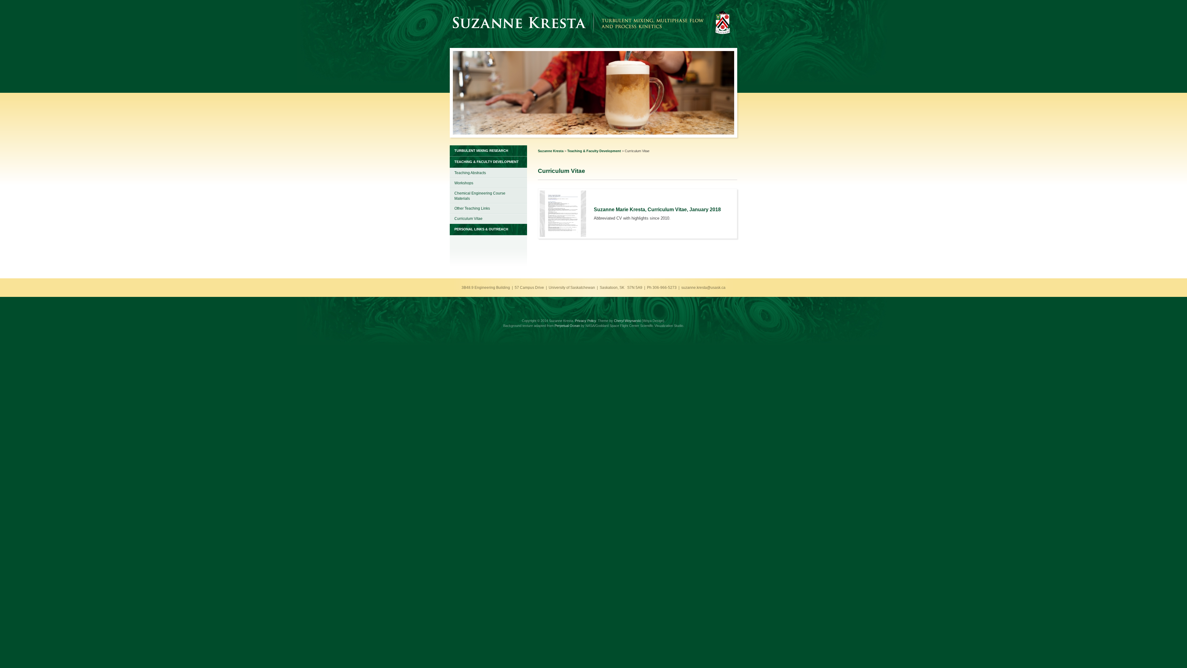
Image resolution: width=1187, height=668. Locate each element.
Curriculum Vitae (468, 218)
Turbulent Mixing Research (481, 150)
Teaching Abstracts (470, 173)
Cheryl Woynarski (627, 321)
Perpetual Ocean (567, 326)
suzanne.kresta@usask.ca (703, 287)
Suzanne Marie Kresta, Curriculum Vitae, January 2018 (657, 209)
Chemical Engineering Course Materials (479, 196)
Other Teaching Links (472, 208)
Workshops (463, 183)
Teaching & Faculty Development (594, 151)
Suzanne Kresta (551, 151)
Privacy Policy (585, 321)
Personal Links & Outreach (481, 229)
